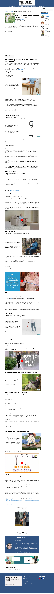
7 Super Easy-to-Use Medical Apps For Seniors (16, 558)
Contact (39, 6)
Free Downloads (35, 6)
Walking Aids (10, 11)
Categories (43, 8)
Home (9, 6)
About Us (26, 578)
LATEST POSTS (21, 552)
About (31, 6)
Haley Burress (22, 19)
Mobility (26, 581)
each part (14, 397)
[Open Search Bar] (45, 6)
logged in (11, 569)
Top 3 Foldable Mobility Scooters (47, 28)
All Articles (42, 6)
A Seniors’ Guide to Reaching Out (47, 31)
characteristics (21, 69)
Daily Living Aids (20, 6)
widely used (26, 337)
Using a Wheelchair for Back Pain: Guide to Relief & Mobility (28, 559)
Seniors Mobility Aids (14, 6)
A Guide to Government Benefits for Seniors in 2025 (47, 36)
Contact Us (26, 580)
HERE (33, 552)
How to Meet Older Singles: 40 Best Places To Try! (47, 24)
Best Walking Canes (12, 52)
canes (11, 298)
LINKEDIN (34, 551)
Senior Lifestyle (27, 6)
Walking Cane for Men (14, 190)
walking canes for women (16, 112)
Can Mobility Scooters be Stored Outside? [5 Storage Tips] (47, 19)
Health (46, 30)
